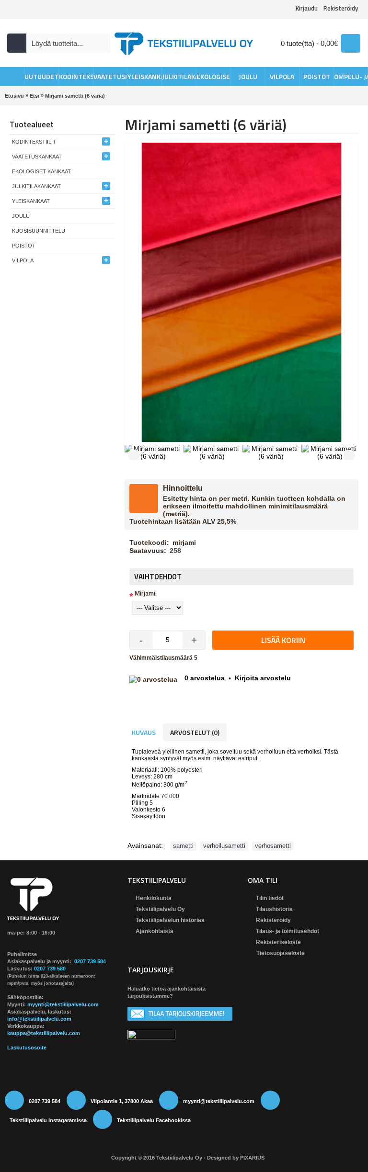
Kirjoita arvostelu (263, 678)
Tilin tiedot (270, 898)
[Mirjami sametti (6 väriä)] (154, 451)
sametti (183, 845)
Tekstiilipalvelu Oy (160, 909)
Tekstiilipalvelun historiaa (170, 920)
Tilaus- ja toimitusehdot (287, 931)
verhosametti (273, 845)
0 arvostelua (204, 678)
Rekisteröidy (273, 920)
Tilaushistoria (274, 909)
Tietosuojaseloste (280, 953)
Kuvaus (144, 732)
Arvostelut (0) (194, 732)
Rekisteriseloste (278, 942)
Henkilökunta (154, 898)
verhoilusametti (224, 845)
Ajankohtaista (154, 931)
